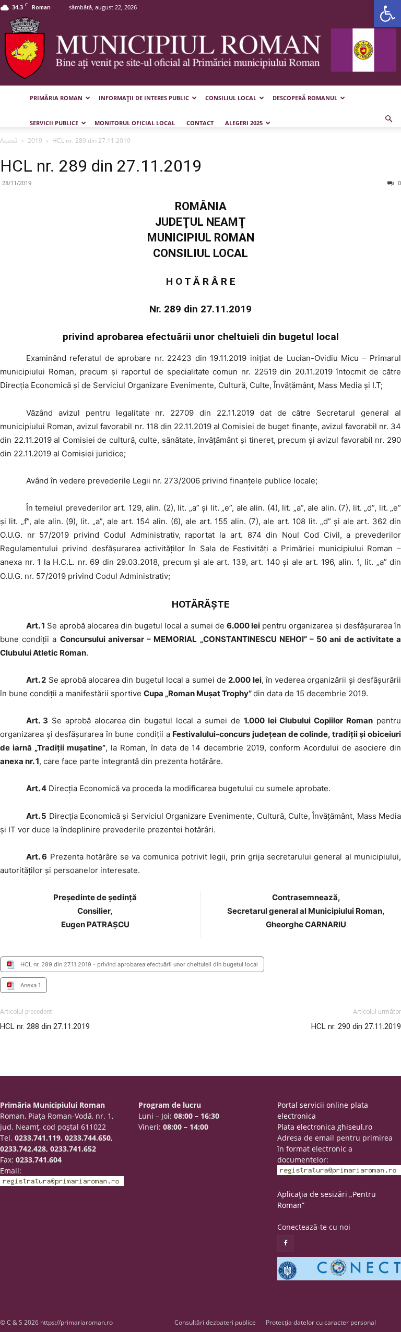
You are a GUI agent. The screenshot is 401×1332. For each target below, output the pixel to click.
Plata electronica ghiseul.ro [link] (324, 1127)
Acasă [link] (9, 140)
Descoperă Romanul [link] (305, 98)
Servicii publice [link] (54, 123)
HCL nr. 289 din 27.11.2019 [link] (101, 166)
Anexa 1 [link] (30, 985)
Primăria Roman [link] (56, 98)
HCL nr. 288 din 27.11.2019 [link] (45, 1026)
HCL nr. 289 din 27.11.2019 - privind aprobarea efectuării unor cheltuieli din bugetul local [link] (139, 964)
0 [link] (398, 183)
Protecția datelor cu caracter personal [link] (321, 1322)
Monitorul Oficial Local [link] (135, 123)
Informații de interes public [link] (144, 98)
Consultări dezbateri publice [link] (215, 1322)
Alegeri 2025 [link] (244, 123)
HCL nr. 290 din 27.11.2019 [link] (356, 1026)
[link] (387, 13)
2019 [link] (35, 140)
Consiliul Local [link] (230, 98)
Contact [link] (200, 123)
